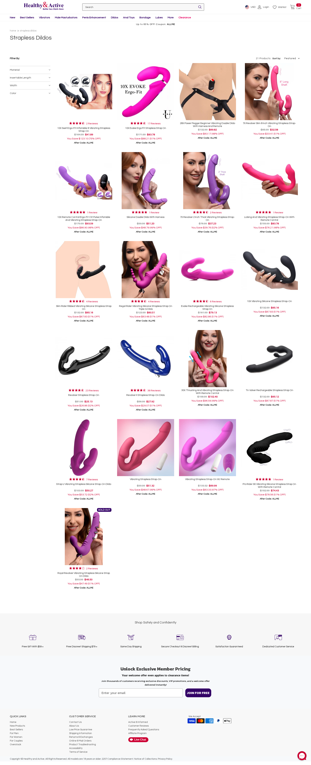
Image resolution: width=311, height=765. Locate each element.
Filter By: (15, 58)
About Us (74, 726)
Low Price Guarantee (80, 729)
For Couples (16, 741)
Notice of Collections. (145, 759)
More (171, 17)
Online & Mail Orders (80, 741)
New (12, 17)
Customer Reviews (138, 726)
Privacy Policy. (165, 759)
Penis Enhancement (94, 17)
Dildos (114, 17)
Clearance (185, 17)
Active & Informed (138, 722)
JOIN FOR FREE (198, 692)
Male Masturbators (66, 17)
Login (266, 7)
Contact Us (75, 722)
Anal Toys (129, 17)
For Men (14, 733)
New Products (17, 726)
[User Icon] (259, 7)
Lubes (159, 17)
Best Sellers (27, 17)
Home (13, 31)
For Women (16, 737)
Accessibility (75, 748)
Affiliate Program (137, 733)
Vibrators (44, 17)
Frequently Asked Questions (143, 729)
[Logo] (43, 6)
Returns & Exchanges (81, 737)
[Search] (200, 7)
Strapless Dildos (28, 31)
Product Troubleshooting (82, 744)
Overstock (15, 744)
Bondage (145, 17)
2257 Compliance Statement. (118, 759)
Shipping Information (80, 733)
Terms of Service (78, 752)
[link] (83, 123)
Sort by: (276, 58)
